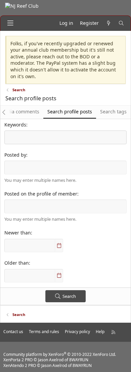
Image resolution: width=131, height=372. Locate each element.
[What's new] (108, 23)
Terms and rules (44, 331)
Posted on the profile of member (40, 194)
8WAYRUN (78, 360)
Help (100, 331)
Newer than (17, 232)
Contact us (13, 331)
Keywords (15, 124)
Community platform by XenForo (59, 354)
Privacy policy (77, 331)
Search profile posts (69, 111)
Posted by (15, 155)
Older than (16, 263)
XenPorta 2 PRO (18, 360)
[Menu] (10, 23)
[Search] (121, 23)
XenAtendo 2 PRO (19, 365)
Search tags (113, 111)
